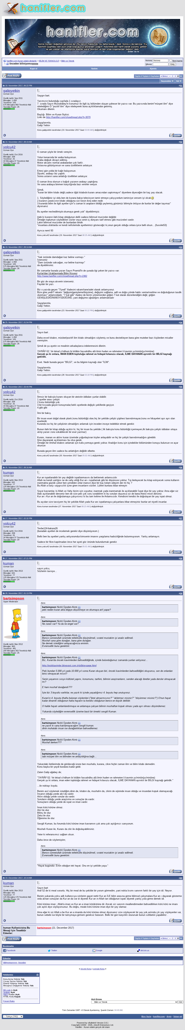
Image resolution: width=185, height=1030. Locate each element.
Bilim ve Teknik (67, 61)
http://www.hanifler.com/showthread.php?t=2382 (62, 276)
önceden (22, 962)
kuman (8, 472)
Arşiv (169, 1016)
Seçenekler (166, 81)
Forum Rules (9, 1001)
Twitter (54, 950)
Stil (177, 81)
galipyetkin (11, 91)
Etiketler (7, 958)
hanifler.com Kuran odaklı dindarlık (22, 61)
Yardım (94, 68)
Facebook (11, 950)
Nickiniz (148, 60)
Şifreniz (148, 64)
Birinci (164, 76)
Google (99, 950)
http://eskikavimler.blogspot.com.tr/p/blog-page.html (69, 665)
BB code (7, 990)
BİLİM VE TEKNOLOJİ (49, 61)
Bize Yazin (146, 1016)
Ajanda (153, 68)
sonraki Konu (99, 969)
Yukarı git (177, 1016)
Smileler (6, 992)
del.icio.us (145, 950)
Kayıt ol (33, 68)
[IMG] (5, 994)
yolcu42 (9, 147)
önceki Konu (86, 969)
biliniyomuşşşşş (10, 962)
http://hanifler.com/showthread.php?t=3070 (68, 117)
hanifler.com (159, 1016)
